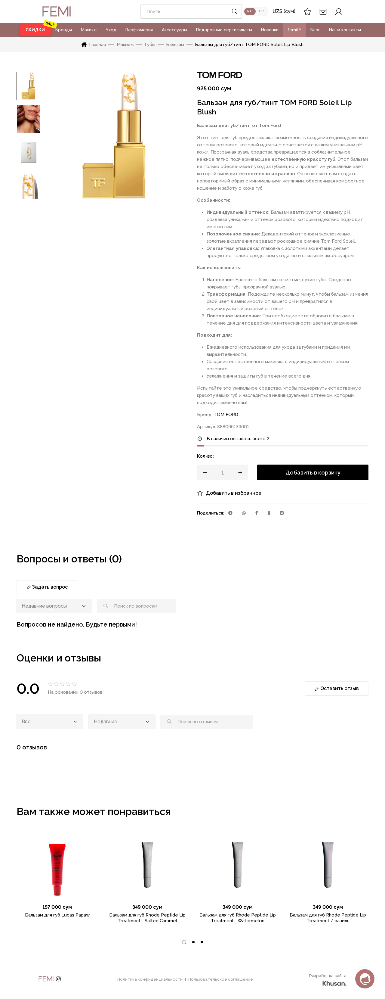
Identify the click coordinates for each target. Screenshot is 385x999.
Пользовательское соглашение (220, 979)
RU (250, 11)
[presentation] (184, 942)
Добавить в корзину (312, 472)
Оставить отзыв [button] (339, 688)
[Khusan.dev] (334, 982)
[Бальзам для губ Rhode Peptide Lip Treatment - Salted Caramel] (147, 864)
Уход (111, 29)
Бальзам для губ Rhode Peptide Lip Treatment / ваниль (328, 918)
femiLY (294, 29)
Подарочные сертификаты (224, 29)
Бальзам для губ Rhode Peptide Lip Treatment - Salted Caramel (147, 918)
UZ (261, 11)
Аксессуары (174, 29)
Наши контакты (345, 29)
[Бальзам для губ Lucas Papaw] (57, 864)
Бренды (63, 29)
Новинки (270, 29)
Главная (97, 44)
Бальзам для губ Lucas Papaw (57, 915)
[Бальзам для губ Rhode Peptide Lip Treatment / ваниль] (327, 864)
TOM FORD (226, 414)
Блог (315, 29)
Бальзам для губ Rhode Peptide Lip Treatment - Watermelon (237, 918)
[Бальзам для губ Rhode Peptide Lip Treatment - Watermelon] (237, 864)
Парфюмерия (139, 29)
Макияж (89, 29)
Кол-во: (205, 456)
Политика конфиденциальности (150, 979)
